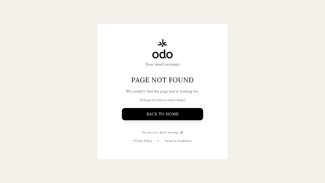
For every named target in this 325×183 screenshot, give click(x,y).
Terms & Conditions (177, 141)
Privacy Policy (142, 141)
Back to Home (162, 114)
